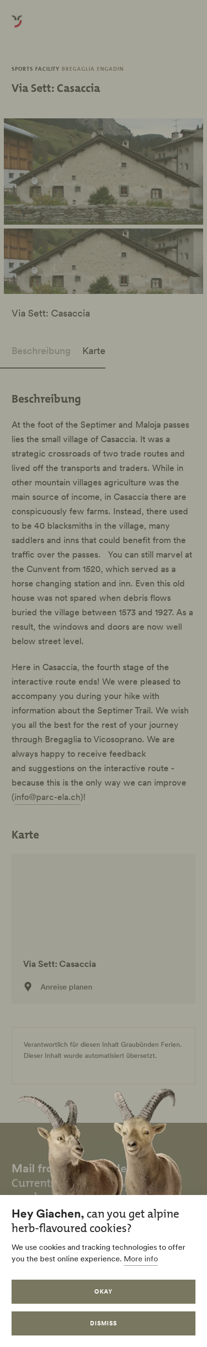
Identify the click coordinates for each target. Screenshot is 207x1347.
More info (141, 1258)
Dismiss (103, 1323)
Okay (103, 1291)
